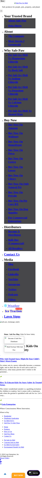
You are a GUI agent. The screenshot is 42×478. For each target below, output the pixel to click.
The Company (16, 36)
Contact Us (12, 254)
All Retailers (15, 248)
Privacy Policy (4, 458)
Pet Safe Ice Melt (9, 440)
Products (7, 429)
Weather (13, 306)
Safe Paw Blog (14, 334)
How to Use (8, 431)
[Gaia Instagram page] (0, 463)
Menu (2, 1)
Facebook (13, 269)
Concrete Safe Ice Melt (11, 442)
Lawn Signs (12, 316)
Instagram (14, 284)
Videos (12, 299)
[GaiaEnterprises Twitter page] (1, 462)
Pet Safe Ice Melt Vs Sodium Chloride (18, 79)
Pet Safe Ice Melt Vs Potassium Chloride (18, 90)
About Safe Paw (17, 20)
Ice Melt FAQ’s (9, 421)
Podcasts (13, 294)
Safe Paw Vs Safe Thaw (12, 423)
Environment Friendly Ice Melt (14, 447)
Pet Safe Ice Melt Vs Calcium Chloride (18, 102)
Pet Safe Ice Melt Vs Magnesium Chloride (18, 58)
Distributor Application (11, 418)
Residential (7, 416)
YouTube (13, 279)
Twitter (12, 289)
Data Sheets (15, 25)
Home (6, 334)
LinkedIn (13, 274)
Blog (10, 264)
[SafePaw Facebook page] (0, 460)
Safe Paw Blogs (9, 434)
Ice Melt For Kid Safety (11, 445)
